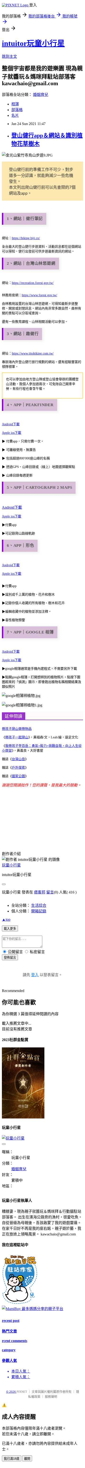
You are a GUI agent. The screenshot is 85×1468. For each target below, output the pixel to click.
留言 (50, 892)
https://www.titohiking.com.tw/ (33, 353)
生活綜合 (38, 905)
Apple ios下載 (11, 433)
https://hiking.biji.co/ (26, 238)
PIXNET (22, 1391)
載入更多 (10, 928)
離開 (27, 1458)
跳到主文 (9, 56)
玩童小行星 (11, 865)
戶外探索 (18, 767)
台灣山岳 (18, 759)
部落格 (17, 110)
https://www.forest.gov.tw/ (39, 295)
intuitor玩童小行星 (33, 43)
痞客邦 (39, 892)
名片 (15, 115)
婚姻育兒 (40, 95)
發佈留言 (10, 957)
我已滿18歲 (11, 1458)
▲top (6, 919)
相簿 (15, 104)
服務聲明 (51, 1396)
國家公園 (18, 776)
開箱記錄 (38, 911)
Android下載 (11, 424)
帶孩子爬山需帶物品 (17, 729)
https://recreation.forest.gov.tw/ (33, 283)
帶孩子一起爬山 (16, 737)
